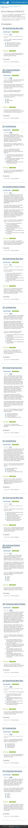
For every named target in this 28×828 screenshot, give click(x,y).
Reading (16, 6)
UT (7, 6)
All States (3, 6)
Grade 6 (11, 6)
